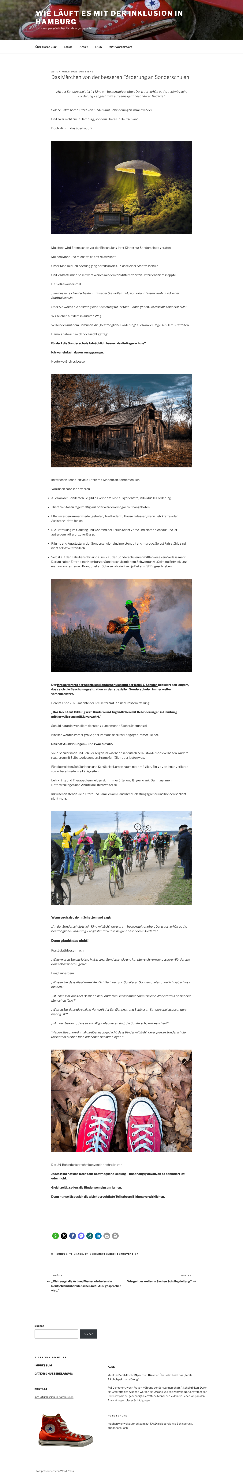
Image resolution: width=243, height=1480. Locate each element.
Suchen (39, 1325)
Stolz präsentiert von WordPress (54, 1471)
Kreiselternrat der (70, 685)
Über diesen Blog (46, 46)
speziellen (91, 685)
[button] (55, 1236)
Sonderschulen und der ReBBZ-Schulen (128, 685)
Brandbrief (89, 566)
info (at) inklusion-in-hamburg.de (54, 1396)
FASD (98, 46)
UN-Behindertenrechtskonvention (112, 1254)
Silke (89, 71)
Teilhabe (76, 1254)
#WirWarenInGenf (120, 46)
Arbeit (84, 46)
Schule (68, 46)
